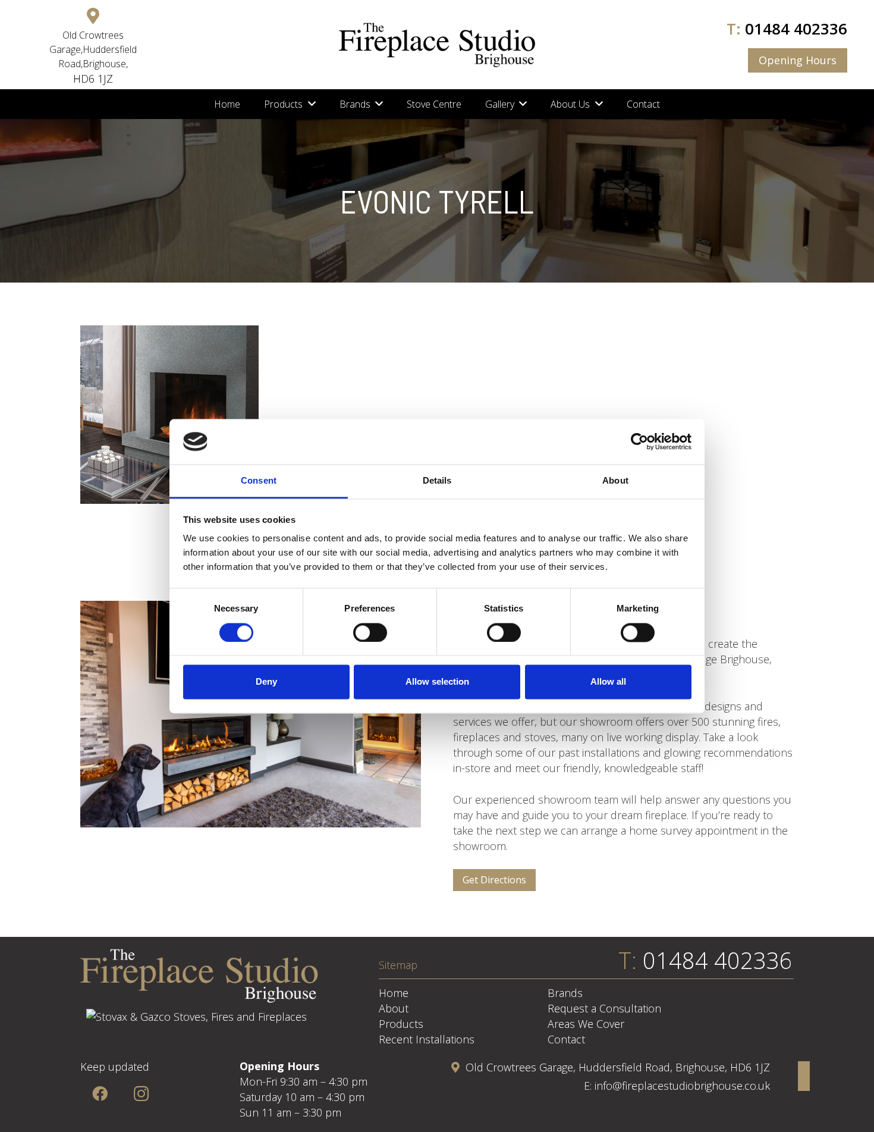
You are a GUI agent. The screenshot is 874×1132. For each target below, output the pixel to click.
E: (589, 1085)
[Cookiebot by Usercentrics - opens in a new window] (639, 441)
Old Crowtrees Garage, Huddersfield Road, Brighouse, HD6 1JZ (618, 1067)
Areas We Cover (586, 1024)
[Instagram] (141, 1093)
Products (401, 1024)
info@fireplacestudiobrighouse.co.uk (682, 1085)
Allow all (608, 682)
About (393, 1008)
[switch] (370, 632)
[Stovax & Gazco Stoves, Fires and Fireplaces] (196, 1016)
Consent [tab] (258, 481)
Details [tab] (437, 481)
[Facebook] (99, 1093)
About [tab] (615, 481)
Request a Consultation (604, 1008)
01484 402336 (796, 28)
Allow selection (437, 682)
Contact (566, 1039)
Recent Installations (426, 1039)
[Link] (437, 45)
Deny (266, 682)
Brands (565, 993)
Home (393, 993)
